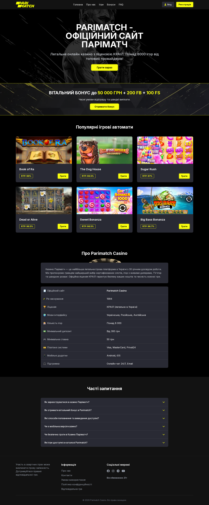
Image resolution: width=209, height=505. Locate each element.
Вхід (169, 4)
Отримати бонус (104, 106)
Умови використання (73, 479)
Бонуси (111, 4)
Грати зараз (104, 67)
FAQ (121, 4)
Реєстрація (185, 4)
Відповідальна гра (71, 489)
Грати (63, 176)
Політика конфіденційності (76, 484)
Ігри (101, 4)
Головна (78, 4)
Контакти (66, 475)
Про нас (91, 4)
